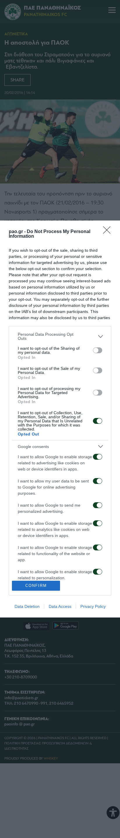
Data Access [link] (60, 606)
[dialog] (60, 419)
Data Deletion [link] (27, 606)
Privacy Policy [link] (93, 606)
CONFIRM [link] (36, 585)
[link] (108, 231)
